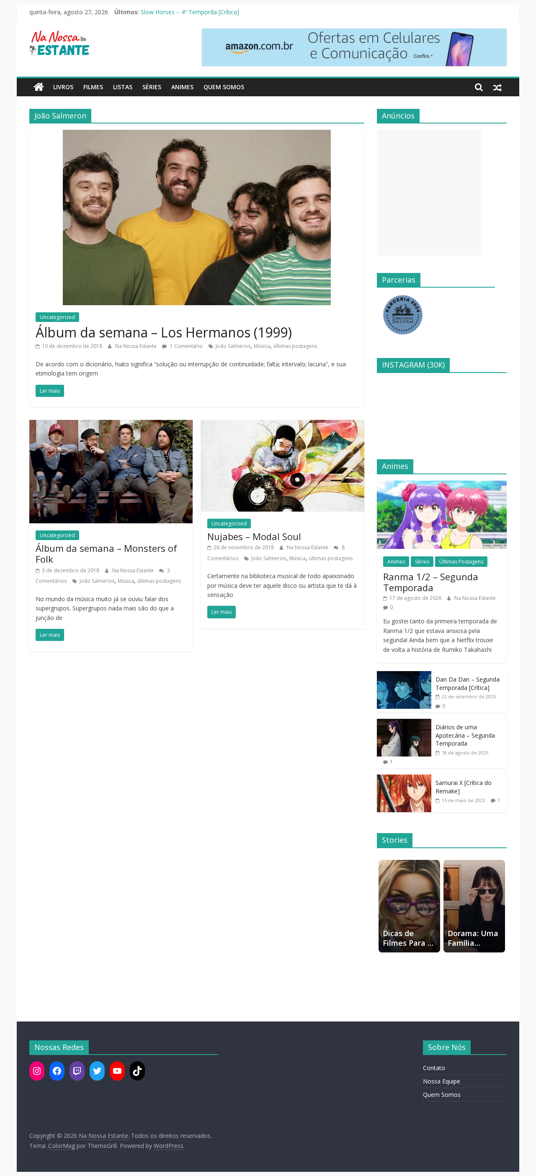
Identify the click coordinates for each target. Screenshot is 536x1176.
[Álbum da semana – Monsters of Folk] (111, 425)
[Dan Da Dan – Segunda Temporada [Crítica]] (404, 675)
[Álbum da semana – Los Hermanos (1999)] (197, 134)
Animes (182, 87)
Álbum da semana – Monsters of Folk (106, 553)
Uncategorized (57, 317)
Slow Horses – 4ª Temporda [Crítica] (190, 12)
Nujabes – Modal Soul (254, 536)
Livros (63, 87)
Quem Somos (224, 87)
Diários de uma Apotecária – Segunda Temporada (465, 735)
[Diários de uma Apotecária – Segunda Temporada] (404, 723)
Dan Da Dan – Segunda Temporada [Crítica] (468, 683)
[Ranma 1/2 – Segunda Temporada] (442, 485)
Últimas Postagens (461, 561)
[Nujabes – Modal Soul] (282, 425)
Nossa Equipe (441, 1081)
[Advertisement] (429, 192)
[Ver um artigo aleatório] (497, 87)
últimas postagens (295, 346)
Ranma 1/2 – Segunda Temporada (430, 582)
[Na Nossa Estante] (38, 87)
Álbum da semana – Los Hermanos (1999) (164, 332)
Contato (434, 1068)
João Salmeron (233, 346)
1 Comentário (186, 346)
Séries (151, 87)
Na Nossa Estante (136, 346)
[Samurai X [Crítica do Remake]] (404, 779)
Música (262, 346)
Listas (122, 87)
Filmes (93, 87)
